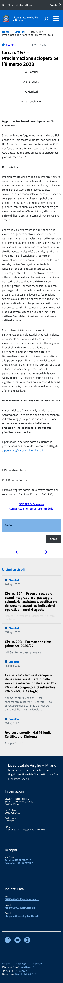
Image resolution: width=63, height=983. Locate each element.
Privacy (6, 963)
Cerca (8, 525)
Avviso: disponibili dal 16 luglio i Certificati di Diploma (29, 734)
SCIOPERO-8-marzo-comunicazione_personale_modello (31, 506)
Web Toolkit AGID (24, 974)
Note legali (21, 963)
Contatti (37, 963)
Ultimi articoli (13, 569)
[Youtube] (17, 940)
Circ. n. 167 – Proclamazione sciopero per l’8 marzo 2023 (31, 58)
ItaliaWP (22, 971)
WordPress (26, 967)
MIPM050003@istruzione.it (20, 907)
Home (5, 32)
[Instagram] (27, 940)
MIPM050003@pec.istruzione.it (22, 899)
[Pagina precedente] (16, 552)
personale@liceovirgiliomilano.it (23, 450)
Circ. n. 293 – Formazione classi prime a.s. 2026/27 (28, 643)
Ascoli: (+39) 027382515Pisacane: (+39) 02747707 (19, 861)
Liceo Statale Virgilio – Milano (25, 19)
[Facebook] (8, 940)
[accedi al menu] (56, 18)
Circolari (20, 32)
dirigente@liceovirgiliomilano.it (22, 916)
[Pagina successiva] (46, 552)
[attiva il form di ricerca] (46, 18)
